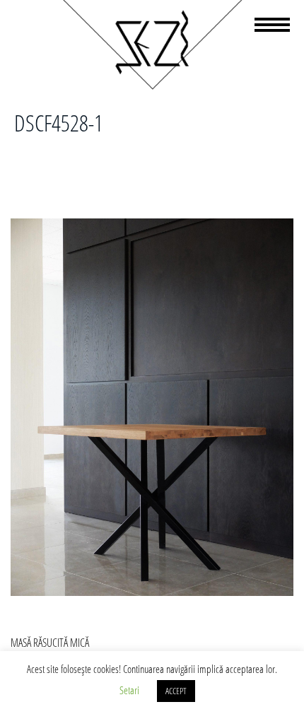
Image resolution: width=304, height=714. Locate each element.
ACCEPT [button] (176, 690)
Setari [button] (129, 690)
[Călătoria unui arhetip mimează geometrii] (152, 87)
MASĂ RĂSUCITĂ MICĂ (50, 642)
